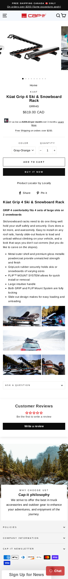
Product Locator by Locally (34, 183)
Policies (10, 527)
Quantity (47, 143)
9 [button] (46, 79)
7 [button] (40, 79)
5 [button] (34, 79)
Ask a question (17, 385)
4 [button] (32, 79)
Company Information (21, 538)
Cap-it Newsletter (18, 549)
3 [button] (29, 79)
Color (24, 143)
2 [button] (26, 79)
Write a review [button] (34, 426)
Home (33, 85)
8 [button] (43, 79)
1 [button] (23, 79)
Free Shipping (22, 130)
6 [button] (37, 79)
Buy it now (34, 172)
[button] (26, 574)
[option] (34, 5)
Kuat (34, 92)
